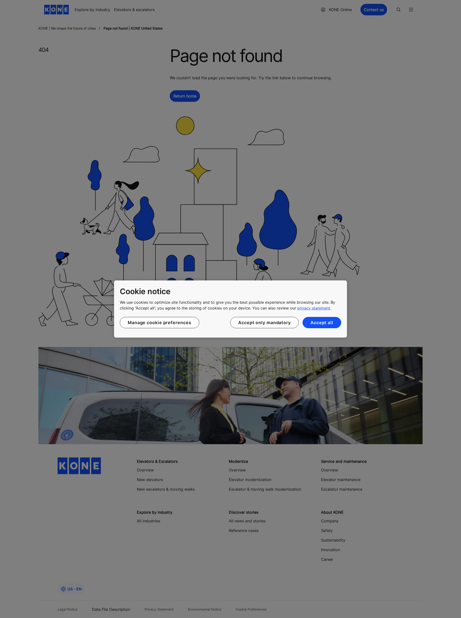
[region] (230, 309)
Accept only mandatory (264, 322)
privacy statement (313, 308)
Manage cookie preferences (159, 322)
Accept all (321, 322)
